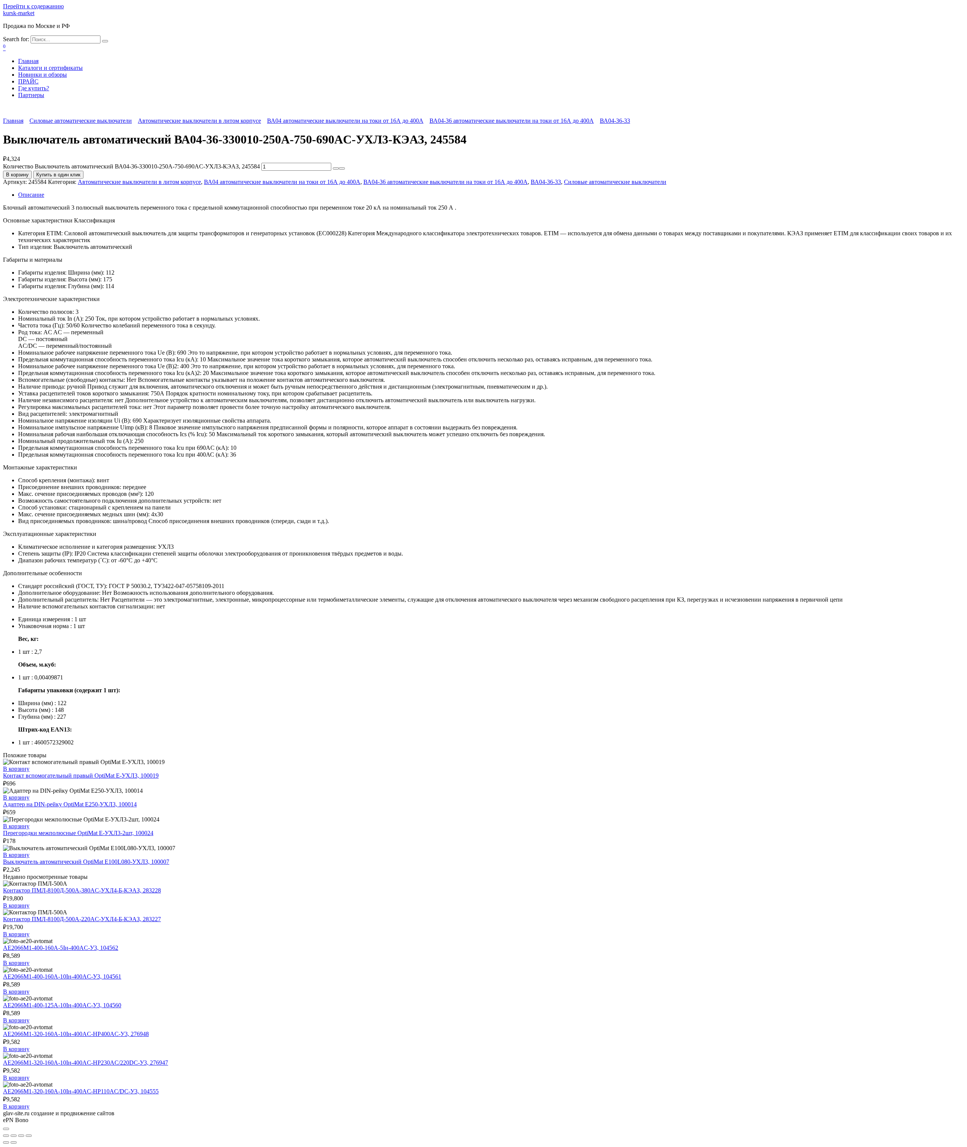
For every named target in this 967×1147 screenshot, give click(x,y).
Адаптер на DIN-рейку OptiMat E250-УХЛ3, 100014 (70, 804)
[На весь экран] (21, 1136)
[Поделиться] (14, 1136)
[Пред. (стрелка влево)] (6, 1142)
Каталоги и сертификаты (50, 68)
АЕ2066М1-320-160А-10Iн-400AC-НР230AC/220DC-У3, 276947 (85, 1062)
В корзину (17, 175)
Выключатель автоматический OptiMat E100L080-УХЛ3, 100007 (86, 861)
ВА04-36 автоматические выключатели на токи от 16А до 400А (511, 120)
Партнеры (31, 95)
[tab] (491, 194)
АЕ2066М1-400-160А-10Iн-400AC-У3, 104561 (62, 976)
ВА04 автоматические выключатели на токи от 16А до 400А (345, 120)
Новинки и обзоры (42, 74)
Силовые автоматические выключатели (80, 120)
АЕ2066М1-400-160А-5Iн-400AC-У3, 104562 (60, 948)
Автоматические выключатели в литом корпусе (199, 120)
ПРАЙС (28, 81)
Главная (28, 61)
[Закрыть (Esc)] (6, 1136)
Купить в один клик (58, 175)
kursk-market (18, 13)
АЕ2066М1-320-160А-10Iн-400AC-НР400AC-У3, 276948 (76, 1034)
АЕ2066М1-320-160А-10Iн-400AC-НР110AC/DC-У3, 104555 (81, 1091)
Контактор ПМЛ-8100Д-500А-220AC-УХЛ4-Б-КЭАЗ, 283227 (82, 919)
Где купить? (33, 88)
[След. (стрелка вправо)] (14, 1142)
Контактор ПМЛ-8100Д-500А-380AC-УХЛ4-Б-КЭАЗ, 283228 (82, 890)
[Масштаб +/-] (29, 1136)
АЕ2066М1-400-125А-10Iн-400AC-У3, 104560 (62, 1005)
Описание (31, 194)
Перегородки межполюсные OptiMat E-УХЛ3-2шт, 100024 (78, 833)
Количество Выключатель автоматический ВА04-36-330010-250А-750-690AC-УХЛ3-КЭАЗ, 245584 (131, 166)
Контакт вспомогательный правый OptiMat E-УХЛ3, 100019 (81, 775)
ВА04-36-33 (615, 120)
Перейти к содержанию (33, 6)
